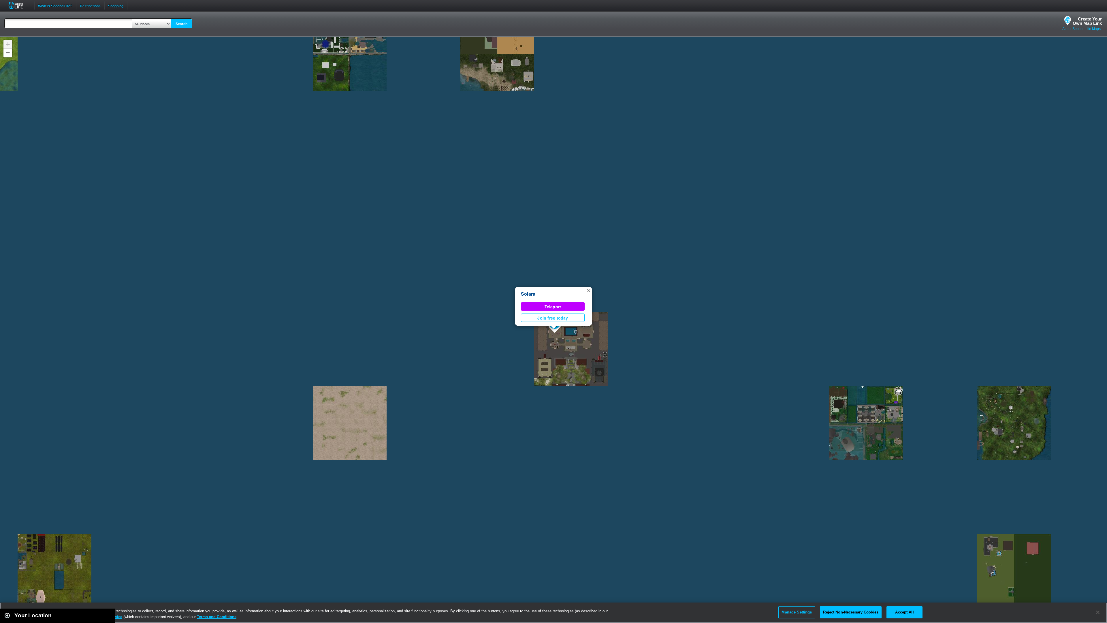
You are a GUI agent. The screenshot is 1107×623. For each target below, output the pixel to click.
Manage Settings (797, 612)
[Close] (1097, 612)
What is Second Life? (55, 5)
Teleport (553, 306)
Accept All (904, 612)
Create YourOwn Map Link (1087, 21)
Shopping (115, 5)
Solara (528, 293)
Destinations (90, 5)
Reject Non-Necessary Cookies (850, 612)
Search (181, 24)
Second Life (19, 5)
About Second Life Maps (1081, 29)
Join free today (552, 318)
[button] (588, 290)
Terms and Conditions (216, 617)
